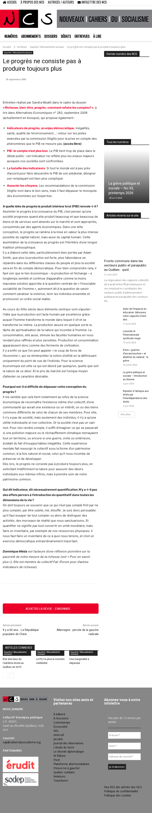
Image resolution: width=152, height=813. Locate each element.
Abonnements (31, 36)
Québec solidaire (64, 772)
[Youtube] (146, 3)
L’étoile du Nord (63, 747)
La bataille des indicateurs (26, 168)
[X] (140, 3)
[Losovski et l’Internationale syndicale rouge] (112, 335)
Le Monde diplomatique (68, 751)
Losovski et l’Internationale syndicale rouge (132, 335)
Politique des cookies (117, 795)
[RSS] (133, 3)
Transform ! (60, 780)
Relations (59, 776)
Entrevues (82, 36)
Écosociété (60, 726)
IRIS (55, 731)
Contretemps (61, 722)
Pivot (56, 760)
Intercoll (58, 735)
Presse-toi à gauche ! (66, 768)
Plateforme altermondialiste (71, 764)
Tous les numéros (117, 142)
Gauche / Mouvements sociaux (47, 47)
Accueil (7, 47)
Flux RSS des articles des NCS (123, 787)
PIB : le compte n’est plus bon (27, 151)
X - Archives (20, 47)
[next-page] (11, 675)
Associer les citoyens (22, 185)
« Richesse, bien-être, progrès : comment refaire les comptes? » (48, 107)
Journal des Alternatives (68, 743)
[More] (93, 594)
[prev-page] (5, 675)
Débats (66, 36)
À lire (97, 36)
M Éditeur (59, 755)
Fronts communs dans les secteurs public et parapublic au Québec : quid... (125, 265)
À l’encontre (60, 718)
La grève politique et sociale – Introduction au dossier (135, 376)
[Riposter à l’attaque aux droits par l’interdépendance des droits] (112, 394)
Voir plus (125, 414)
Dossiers (50, 36)
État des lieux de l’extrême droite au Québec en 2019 (13, 663)
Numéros (11, 36)
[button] (121, 2)
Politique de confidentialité (121, 791)
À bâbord (59, 714)
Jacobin (58, 739)
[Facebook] (127, 3)
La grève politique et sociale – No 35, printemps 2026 (124, 188)
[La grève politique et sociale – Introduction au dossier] (112, 376)
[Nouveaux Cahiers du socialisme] (76, 19)
